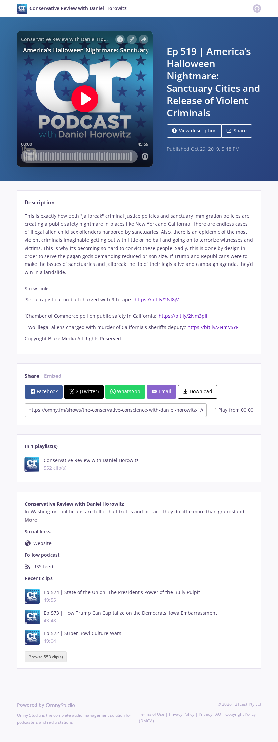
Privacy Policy (181, 714)
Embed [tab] (53, 375)
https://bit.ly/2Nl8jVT (158, 299)
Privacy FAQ (210, 714)
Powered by (31, 705)
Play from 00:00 (235, 410)
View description (198, 130)
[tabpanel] (139, 277)
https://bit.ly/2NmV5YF (212, 327)
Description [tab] (40, 202)
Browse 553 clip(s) (45, 657)
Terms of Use (151, 714)
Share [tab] (32, 375)
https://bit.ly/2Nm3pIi (183, 316)
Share (240, 130)
